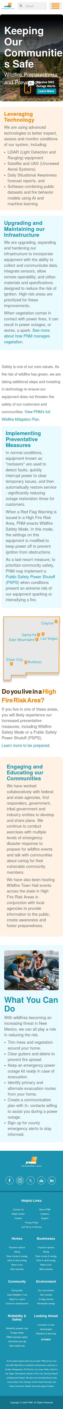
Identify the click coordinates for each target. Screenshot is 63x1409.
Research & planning (46, 1333)
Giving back (17, 1290)
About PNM (44, 1209)
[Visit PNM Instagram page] (21, 1180)
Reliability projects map (17, 1328)
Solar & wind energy (17, 1260)
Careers (18, 1218)
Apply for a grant (17, 1299)
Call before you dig (17, 1341)
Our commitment (46, 1290)
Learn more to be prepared (25, 745)
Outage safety (17, 1332)
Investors (44, 1213)
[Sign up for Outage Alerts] (39, 88)
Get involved (46, 1294)
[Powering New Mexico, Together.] (8, 5)
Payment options (17, 1247)
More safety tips (17, 1345)
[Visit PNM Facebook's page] (10, 1180)
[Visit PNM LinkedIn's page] (52, 1180)
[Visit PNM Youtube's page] (42, 1180)
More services (17, 1269)
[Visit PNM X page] (31, 1180)
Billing (17, 1251)
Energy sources (46, 1299)
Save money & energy (17, 1256)
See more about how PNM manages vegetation (27, 335)
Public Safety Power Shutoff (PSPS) (30, 579)
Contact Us (18, 1209)
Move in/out (17, 1264)
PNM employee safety (17, 1337)
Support (45, 1218)
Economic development (17, 1303)
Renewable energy (46, 1303)
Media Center (18, 1213)
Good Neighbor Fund (17, 1294)
